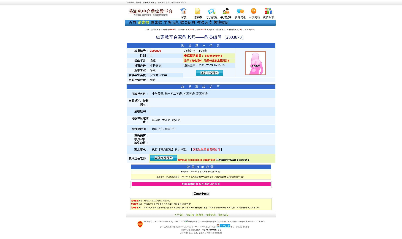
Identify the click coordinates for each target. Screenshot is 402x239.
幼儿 (258, 207)
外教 (253, 207)
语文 (150, 207)
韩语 (216, 207)
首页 (132, 22)
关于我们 (179, 214)
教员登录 (226, 17)
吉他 (224, 207)
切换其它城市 (149, 2)
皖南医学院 (172, 204)
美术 (184, 207)
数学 (146, 207)
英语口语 (234, 207)
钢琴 (180, 207)
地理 (171, 207)
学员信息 (212, 17)
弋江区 (153, 201)
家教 (184, 17)
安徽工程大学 (161, 204)
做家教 (156, 22)
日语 (197, 207)
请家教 (190, 214)
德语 (245, 207)
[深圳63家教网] (150, 16)
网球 (193, 207)
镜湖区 (147, 201)
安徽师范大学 (149, 204)
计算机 (210, 207)
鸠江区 (159, 201)
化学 (159, 207)
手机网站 (254, 17)
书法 (188, 207)
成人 (249, 207)
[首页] (184, 10)
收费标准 (268, 17)
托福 (201, 207)
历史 (167, 207)
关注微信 (221, 22)
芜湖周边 (166, 201)
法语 (241, 207)
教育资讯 (240, 17)
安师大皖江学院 (184, 204)
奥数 (220, 207)
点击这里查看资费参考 (206, 149)
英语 (163, 207)
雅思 (205, 207)
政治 (176, 207)
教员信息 (187, 22)
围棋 (228, 207)
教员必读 (204, 22)
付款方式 (223, 214)
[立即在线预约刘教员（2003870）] (209, 75)
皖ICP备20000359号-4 (211, 230)
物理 (154, 207)
